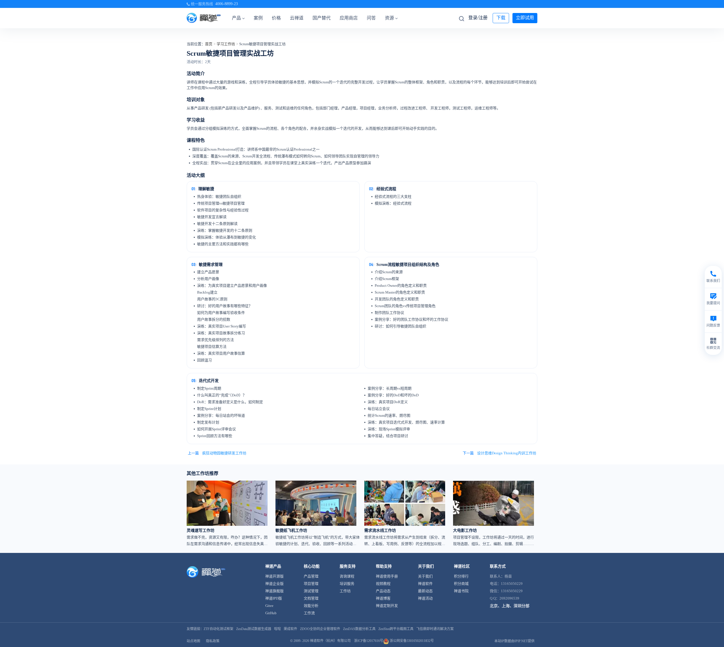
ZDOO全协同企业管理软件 (320, 629)
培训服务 (347, 583)
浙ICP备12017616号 (368, 641)
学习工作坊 (226, 44)
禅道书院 (461, 591)
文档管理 (311, 598)
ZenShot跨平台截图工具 (395, 629)
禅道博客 (383, 598)
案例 (258, 18)
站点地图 (193, 641)
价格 (276, 18)
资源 (389, 18)
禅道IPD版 (273, 598)
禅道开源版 (274, 576)
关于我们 (425, 576)
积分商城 (461, 583)
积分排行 (461, 576)
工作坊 (345, 591)
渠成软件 (290, 629)
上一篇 (217, 453)
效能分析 (311, 605)
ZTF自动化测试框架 (218, 629)
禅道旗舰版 (274, 591)
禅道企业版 (274, 583)
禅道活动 (425, 598)
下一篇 (499, 453)
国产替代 (322, 18)
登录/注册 (478, 17)
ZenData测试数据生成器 (253, 629)
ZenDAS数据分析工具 (359, 629)
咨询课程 (347, 576)
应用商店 (349, 18)
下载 (500, 17)
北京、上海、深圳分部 (509, 606)
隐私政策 (212, 641)
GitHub (271, 613)
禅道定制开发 (387, 605)
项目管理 (311, 583)
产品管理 (311, 576)
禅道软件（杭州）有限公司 (330, 641)
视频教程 (383, 583)
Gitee (269, 605)
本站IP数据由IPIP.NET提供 (514, 641)
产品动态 (383, 591)
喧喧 (277, 629)
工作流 (309, 613)
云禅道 (296, 18)
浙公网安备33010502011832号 (411, 641)
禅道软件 (425, 583)
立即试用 (525, 17)
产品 (236, 18)
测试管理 (311, 591)
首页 (208, 44)
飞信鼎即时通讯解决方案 (435, 629)
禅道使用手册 (387, 576)
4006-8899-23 (226, 4)
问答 (371, 18)
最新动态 (425, 591)
